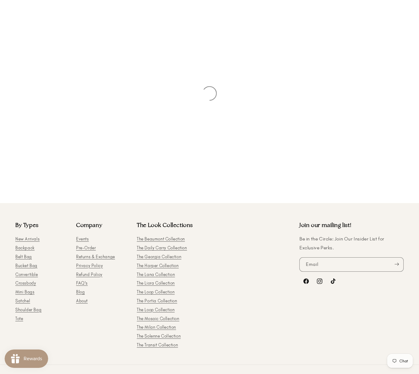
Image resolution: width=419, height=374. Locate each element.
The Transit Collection (157, 344)
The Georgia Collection (159, 256)
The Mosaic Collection (158, 318)
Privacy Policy (89, 265)
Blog (80, 292)
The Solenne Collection (159, 336)
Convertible (26, 274)
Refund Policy (89, 274)
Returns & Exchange (95, 256)
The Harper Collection (158, 265)
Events (82, 239)
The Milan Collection (156, 327)
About (82, 300)
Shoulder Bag (28, 309)
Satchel (22, 300)
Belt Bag (23, 256)
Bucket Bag (26, 265)
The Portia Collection (157, 300)
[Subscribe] (396, 264)
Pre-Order (86, 248)
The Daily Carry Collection (162, 248)
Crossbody (25, 283)
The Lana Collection (156, 274)
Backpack (25, 248)
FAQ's (82, 283)
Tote (19, 318)
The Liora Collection (156, 283)
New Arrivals (27, 239)
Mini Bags (24, 292)
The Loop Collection (156, 292)
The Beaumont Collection (161, 239)
